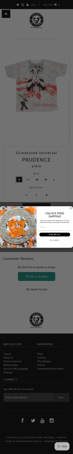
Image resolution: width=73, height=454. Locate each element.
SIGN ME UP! (54, 234)
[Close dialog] (71, 208)
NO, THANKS (54, 240)
